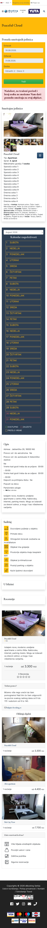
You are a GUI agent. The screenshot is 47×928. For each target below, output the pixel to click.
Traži (23, 81)
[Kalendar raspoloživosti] (40, 155)
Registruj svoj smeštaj (21, 3)
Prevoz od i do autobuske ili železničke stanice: (22, 458)
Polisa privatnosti (28, 888)
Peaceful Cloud (10, 745)
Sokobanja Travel (24, 891)
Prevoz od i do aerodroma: (16, 453)
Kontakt (41, 888)
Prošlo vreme (15, 430)
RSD (8, 3)
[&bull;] (7, 142)
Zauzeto (27, 427)
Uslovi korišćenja (10, 888)
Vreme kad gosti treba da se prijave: (20, 466)
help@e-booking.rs (14, 707)
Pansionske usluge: (12, 489)
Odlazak (7, 56)
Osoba (7, 66)
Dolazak (7, 45)
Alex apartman (9, 784)
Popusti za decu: (11, 484)
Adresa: (7, 449)
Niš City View (9, 822)
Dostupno (13, 427)
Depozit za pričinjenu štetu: (16, 480)
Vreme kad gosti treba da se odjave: (20, 473)
